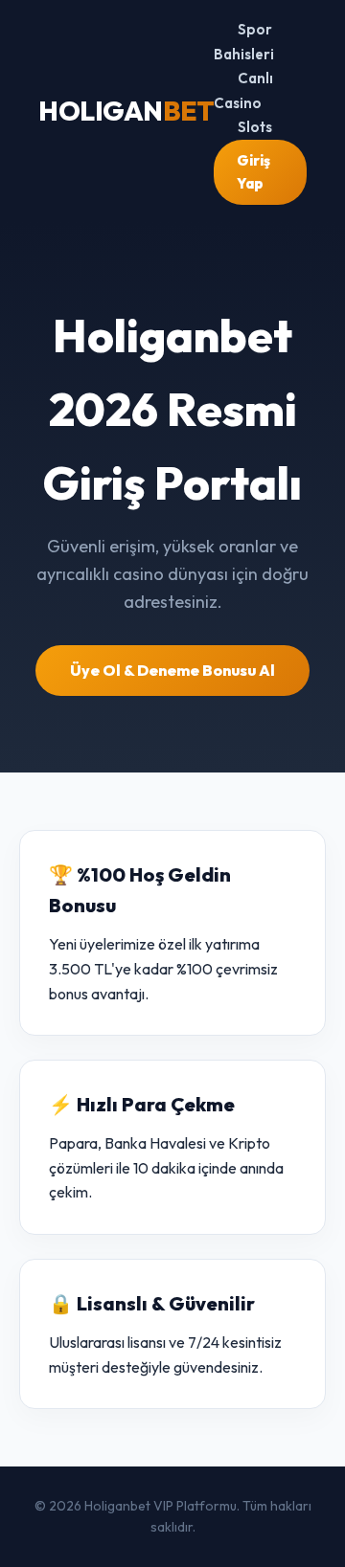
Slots (255, 127)
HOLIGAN (126, 110)
